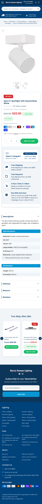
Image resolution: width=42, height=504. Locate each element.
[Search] (38, 9)
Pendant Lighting (7, 415)
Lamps (4, 426)
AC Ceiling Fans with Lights (30, 435)
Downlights (5, 423)
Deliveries (5, 460)
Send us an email (11, 472)
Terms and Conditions (29, 457)
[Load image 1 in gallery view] (16, 85)
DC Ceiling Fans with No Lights (10, 441)
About (5, 450)
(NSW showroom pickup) (20, 188)
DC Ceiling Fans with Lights (11, 438)
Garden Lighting (27, 415)
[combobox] (21, 9)
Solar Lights (25, 426)
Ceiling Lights (32, 21)
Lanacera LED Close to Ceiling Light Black (30, 338)
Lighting (5, 407)
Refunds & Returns (28, 454)
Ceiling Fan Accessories (30, 442)
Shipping (15, 133)
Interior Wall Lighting (8, 417)
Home (5, 21)
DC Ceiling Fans (7, 435)
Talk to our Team (30, 153)
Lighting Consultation (9, 457)
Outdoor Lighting (27, 412)
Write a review (21, 106)
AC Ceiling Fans (7, 445)
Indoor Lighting (22, 21)
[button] (38, 2)
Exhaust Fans (26, 445)
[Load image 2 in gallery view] (25, 85)
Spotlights (8, 23)
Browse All (12, 21)
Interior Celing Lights (8, 420)
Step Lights (25, 423)
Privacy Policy (26, 460)
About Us (5, 454)
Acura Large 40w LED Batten (11, 338)
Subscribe (21, 394)
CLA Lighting (22, 109)
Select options (11, 347)
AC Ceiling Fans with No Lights (29, 438)
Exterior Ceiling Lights (29, 420)
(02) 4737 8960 (28, 1)
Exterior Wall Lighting (28, 417)
